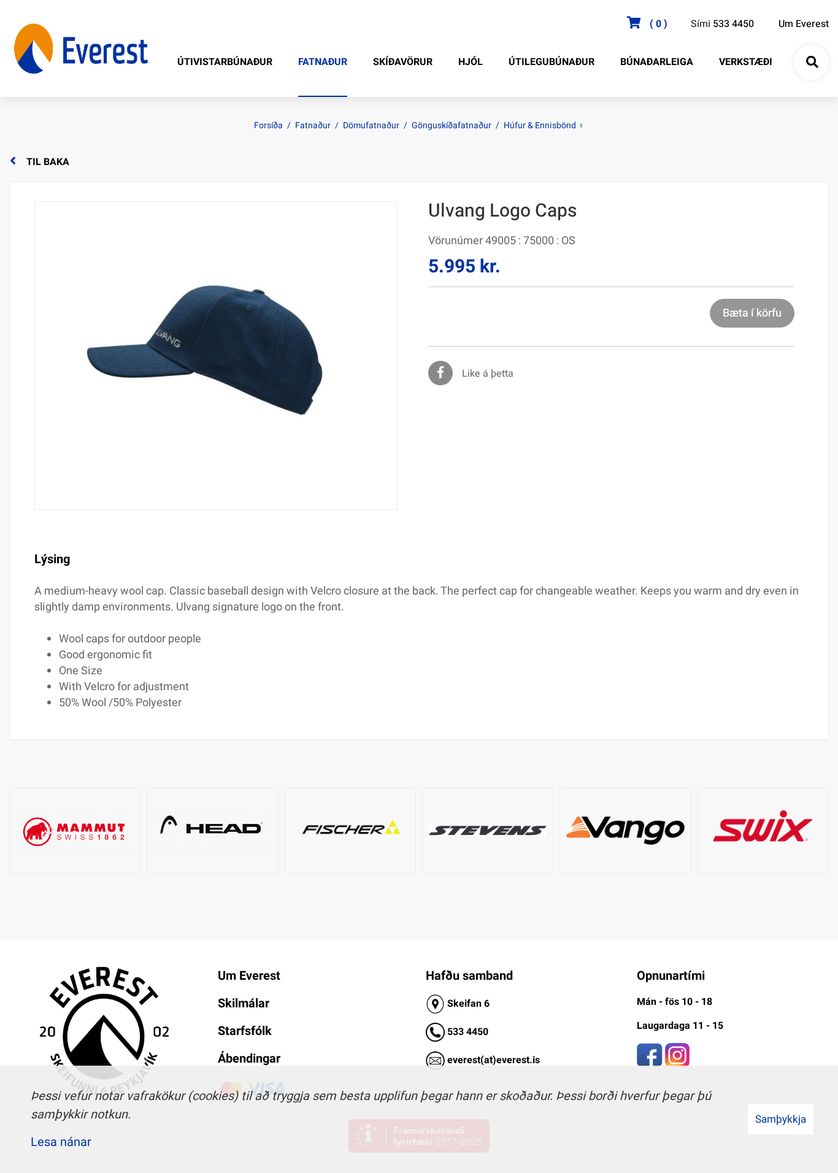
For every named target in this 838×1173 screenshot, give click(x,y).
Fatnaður (313, 125)
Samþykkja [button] (780, 1119)
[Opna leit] (811, 62)
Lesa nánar (61, 1142)
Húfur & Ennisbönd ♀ (544, 125)
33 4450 (470, 1032)
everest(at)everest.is (493, 1060)
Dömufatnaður (371, 125)
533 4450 (733, 24)
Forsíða (268, 125)
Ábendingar (249, 1058)
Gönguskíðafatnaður (451, 125)
